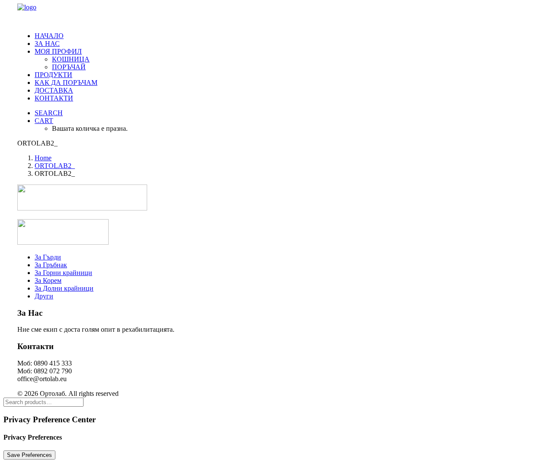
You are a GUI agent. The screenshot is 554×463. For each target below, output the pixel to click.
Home (43, 158)
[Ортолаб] (277, 14)
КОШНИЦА (71, 59)
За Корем (48, 280)
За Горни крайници (63, 272)
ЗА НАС (47, 43)
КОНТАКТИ (54, 98)
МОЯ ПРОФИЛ (58, 51)
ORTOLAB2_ (55, 165)
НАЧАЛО (49, 35)
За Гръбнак (51, 265)
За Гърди (48, 257)
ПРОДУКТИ (53, 74)
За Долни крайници (64, 288)
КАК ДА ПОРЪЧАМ (66, 82)
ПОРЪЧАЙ (69, 67)
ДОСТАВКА (54, 90)
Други (44, 296)
